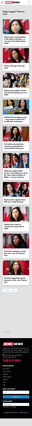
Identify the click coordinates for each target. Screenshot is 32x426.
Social (4, 382)
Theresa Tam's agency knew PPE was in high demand (15, 201)
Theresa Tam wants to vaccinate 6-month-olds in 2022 (14, 226)
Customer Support (7, 377)
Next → (14, 290)
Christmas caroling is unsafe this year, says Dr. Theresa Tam (15, 253)
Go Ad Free (7, 331)
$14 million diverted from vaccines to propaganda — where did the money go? (14, 146)
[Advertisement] (16, 314)
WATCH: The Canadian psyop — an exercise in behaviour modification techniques (15, 119)
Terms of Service (7, 371)
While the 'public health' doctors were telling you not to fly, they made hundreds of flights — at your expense (16, 174)
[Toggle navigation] (2, 2)
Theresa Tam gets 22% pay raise (14, 67)
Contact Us (5, 379)
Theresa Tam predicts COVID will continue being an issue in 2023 (15, 93)
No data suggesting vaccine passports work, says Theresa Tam (15, 280)
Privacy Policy (6, 369)
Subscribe (5, 374)
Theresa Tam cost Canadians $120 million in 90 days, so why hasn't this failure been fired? (15, 40)
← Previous (7, 290)
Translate (14, 407)
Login (4, 385)
